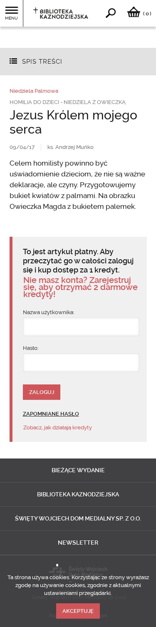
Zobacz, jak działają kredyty (57, 427)
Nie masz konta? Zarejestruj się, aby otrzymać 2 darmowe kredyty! (80, 287)
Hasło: (31, 348)
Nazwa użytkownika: (48, 312)
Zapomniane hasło (51, 414)
